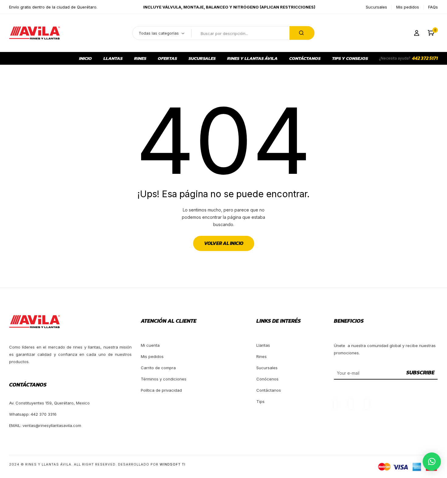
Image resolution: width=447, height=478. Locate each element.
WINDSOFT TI (172, 464)
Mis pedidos (407, 7)
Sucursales (376, 7)
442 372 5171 (425, 58)
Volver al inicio (223, 243)
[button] (431, 33)
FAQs (433, 7)
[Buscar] (301, 33)
